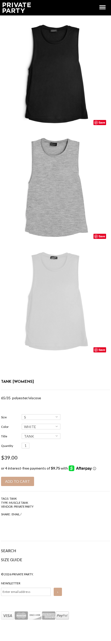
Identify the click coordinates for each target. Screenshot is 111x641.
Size (4, 417)
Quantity (7, 446)
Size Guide (11, 559)
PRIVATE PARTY (24, 506)
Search (8, 550)
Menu (99, 3)
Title (4, 436)
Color (5, 427)
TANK (13, 498)
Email (16, 514)
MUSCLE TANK (18, 502)
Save (102, 122)
